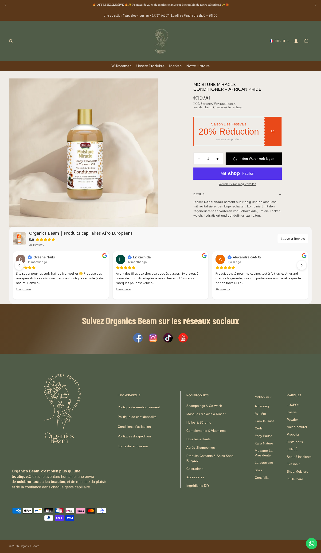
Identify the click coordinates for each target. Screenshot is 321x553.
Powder (292, 419)
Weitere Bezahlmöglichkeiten (237, 184)
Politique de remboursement (139, 407)
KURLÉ (292, 449)
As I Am (260, 413)
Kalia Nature (264, 443)
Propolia (293, 434)
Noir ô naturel (297, 427)
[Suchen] (11, 41)
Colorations (194, 469)
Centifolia (262, 477)
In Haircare (295, 479)
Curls (258, 428)
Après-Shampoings (200, 447)
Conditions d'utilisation (134, 426)
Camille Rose (264, 421)
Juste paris (295, 442)
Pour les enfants (198, 439)
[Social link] (138, 338)
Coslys (292, 412)
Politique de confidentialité (137, 417)
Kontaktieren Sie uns (133, 446)
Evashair (293, 464)
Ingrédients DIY (197, 485)
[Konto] (296, 41)
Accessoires (195, 477)
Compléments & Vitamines (206, 430)
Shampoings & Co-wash (204, 406)
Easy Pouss (263, 436)
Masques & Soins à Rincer (206, 414)
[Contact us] (311, 543)
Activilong (262, 406)
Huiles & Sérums (198, 422)
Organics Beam (29, 546)
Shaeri (259, 470)
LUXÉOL (293, 405)
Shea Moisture (297, 471)
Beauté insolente (299, 457)
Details (198, 194)
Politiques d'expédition (134, 436)
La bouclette (264, 462)
